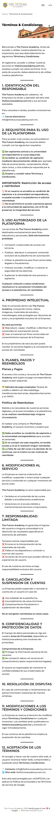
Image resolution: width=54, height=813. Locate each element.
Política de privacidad (24, 781)
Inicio (4, 14)
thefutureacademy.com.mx (16, 724)
